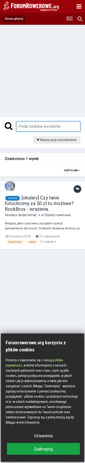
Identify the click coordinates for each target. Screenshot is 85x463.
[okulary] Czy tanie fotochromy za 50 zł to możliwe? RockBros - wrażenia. (39, 203)
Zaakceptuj (43, 448)
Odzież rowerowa (57, 215)
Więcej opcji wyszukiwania (57, 140)
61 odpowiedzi (49, 236)
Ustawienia (43, 435)
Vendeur (11, 215)
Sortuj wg (71, 170)
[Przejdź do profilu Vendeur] (10, 186)
